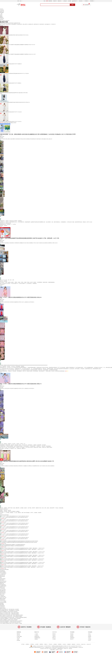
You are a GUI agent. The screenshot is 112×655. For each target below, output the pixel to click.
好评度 (3, 136)
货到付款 (54, 633)
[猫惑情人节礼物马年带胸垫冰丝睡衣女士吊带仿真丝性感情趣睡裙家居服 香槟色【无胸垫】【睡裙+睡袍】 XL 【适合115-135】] (22, 551)
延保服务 (89, 636)
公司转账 (54, 639)
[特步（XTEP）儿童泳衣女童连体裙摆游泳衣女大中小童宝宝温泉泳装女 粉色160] (14, 519)
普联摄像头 (2, 12)
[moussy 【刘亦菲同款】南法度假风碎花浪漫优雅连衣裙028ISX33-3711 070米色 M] (4, 68)
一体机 (1, 13)
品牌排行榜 (2, 11)
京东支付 (57, 649)
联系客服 (18, 640)
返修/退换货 (72, 637)
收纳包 (1, 14)
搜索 (72, 4)
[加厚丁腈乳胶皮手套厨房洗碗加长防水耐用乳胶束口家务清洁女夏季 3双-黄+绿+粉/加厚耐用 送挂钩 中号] (5, 455)
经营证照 (70, 648)
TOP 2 (1, 285)
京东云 (61, 649)
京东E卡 (89, 637)
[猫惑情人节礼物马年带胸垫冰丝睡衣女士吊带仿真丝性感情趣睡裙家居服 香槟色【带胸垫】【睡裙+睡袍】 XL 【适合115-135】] (22, 562)
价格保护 (71, 635)
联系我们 (27, 644)
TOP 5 (1, 513)
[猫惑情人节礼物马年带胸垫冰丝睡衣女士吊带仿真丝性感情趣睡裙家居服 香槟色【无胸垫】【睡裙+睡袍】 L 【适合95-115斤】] (22, 548)
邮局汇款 (54, 637)
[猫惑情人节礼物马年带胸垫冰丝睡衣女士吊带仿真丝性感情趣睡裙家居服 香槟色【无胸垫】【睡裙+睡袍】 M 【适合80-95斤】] (22, 558)
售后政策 (71, 633)
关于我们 (22, 644)
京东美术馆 (2, 18)
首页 (1, 20)
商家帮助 (41, 644)
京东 (25, 5)
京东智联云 (16, 623)
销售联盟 (59, 644)
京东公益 (78, 644)
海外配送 (36, 639)
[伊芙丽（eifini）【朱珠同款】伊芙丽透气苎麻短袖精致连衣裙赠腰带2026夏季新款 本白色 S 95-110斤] (4, 39)
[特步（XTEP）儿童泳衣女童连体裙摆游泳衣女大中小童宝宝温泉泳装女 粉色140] (14, 526)
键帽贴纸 (1, 17)
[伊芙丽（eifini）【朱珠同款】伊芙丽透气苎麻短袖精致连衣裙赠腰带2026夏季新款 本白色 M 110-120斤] (4, 49)
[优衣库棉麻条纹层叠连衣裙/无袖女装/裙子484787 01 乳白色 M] (4, 107)
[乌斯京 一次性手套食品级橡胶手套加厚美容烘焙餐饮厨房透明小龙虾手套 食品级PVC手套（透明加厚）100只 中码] (5, 232)
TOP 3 (1, 372)
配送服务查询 (37, 636)
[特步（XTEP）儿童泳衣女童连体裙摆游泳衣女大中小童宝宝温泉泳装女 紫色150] (14, 530)
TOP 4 (1, 449)
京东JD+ (89, 640)
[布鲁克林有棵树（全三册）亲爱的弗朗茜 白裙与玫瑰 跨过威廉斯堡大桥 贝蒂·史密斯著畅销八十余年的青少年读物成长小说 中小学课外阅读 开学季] (5, 128)
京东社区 (64, 644)
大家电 (18, 639)
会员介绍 (18, 635)
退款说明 (71, 636)
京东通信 (89, 639)
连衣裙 (3, 20)
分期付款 (54, 636)
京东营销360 (7, 623)
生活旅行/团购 (19, 636)
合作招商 (36, 644)
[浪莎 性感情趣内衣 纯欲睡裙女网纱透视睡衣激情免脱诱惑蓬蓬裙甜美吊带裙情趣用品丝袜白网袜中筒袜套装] (19, 541)
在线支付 (54, 635)
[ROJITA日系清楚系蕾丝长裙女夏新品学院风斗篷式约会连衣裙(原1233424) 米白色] (4, 30)
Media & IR (89, 644)
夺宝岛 (89, 633)
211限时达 (36, 635)
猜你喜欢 (1, 25)
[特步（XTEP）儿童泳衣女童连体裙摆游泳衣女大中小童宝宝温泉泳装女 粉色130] (14, 533)
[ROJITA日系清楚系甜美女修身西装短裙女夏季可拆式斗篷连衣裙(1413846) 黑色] (4, 87)
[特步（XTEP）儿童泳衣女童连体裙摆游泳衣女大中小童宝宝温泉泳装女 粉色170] (14, 523)
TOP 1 (1, 226)
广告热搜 (20, 623)
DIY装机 (89, 635)
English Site (83, 644)
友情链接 (55, 644)
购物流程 (18, 633)
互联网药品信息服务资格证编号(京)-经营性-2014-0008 (61, 646)
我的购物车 (87, 4)
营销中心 (45, 644)
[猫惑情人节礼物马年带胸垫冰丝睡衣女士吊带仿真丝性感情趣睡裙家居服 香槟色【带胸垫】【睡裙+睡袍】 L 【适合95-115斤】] (22, 555)
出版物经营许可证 (48, 647)
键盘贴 (1, 16)
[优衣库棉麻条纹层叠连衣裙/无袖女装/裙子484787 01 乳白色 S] (4, 116)
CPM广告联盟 (2, 623)
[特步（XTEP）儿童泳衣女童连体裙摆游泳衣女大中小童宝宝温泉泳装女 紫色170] (5, 377)
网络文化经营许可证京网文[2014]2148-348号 (60, 647)
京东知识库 (2, 10)
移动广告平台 (12, 623)
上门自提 (36, 633)
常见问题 (18, 637)
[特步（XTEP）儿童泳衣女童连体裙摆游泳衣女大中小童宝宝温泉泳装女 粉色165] (5, 291)
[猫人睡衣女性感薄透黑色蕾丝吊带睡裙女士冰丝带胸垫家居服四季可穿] (12, 544)
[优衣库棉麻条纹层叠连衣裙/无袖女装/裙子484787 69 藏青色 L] (4, 78)
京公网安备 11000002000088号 (37, 646)
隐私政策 (73, 644)
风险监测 (68, 644)
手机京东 (50, 644)
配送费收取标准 (37, 637)
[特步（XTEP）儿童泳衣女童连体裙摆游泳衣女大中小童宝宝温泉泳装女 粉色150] (14, 516)
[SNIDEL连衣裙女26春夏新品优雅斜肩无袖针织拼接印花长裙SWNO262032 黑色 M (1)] (4, 97)
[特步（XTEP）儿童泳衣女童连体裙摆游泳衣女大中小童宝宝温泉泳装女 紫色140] (14, 537)
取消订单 (71, 639)
